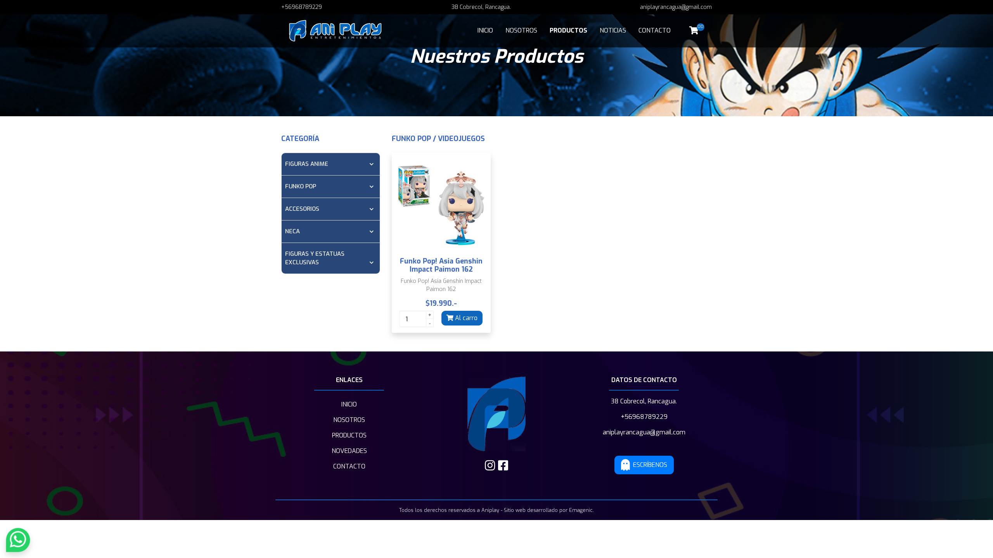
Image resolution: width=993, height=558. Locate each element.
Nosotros (521, 30)
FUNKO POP (300, 186)
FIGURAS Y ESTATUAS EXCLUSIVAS (314, 258)
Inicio (485, 30)
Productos (568, 30)
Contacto (654, 30)
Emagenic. (581, 510)
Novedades (349, 451)
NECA (292, 231)
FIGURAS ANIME (306, 164)
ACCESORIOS (302, 209)
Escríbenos (650, 465)
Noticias (613, 30)
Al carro (465, 318)
